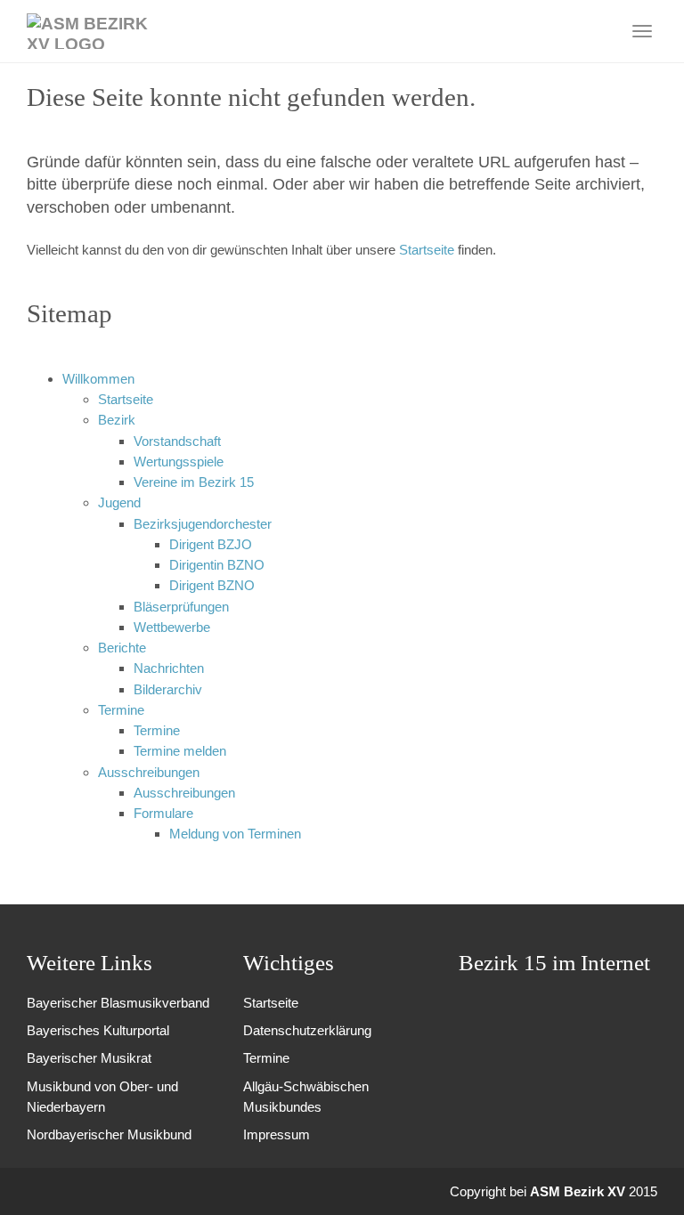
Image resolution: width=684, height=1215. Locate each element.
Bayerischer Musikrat (89, 1057)
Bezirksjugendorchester (203, 523)
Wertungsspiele (179, 461)
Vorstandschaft (177, 441)
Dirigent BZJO (210, 544)
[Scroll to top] (646, 1177)
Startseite (428, 249)
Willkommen (98, 378)
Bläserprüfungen (181, 606)
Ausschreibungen (149, 772)
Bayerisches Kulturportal (98, 1030)
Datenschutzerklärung (307, 1030)
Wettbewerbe (172, 627)
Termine (121, 709)
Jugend (119, 502)
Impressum (276, 1134)
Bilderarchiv (168, 689)
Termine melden (180, 750)
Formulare (163, 813)
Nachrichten (169, 668)
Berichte (122, 647)
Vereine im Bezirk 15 (194, 482)
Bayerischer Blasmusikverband (118, 1002)
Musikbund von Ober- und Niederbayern (102, 1096)
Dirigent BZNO (212, 585)
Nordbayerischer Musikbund (109, 1134)
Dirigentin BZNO (217, 564)
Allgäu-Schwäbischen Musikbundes (306, 1096)
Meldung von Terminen (235, 833)
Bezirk (116, 419)
